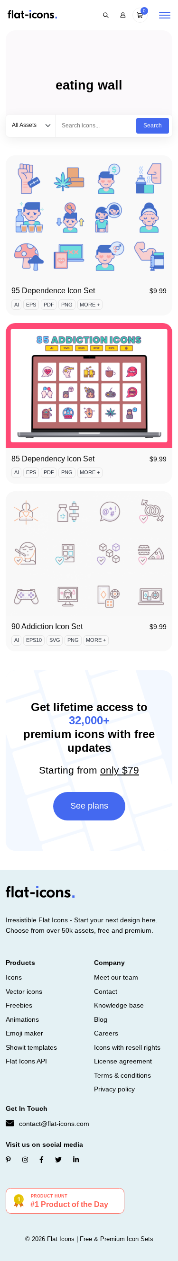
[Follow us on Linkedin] (76, 1159)
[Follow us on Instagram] (25, 1159)
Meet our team (116, 977)
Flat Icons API (26, 1061)
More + (90, 304)
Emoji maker (24, 1033)
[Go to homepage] (32, 15)
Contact (105, 991)
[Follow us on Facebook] (41, 1159)
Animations (22, 1019)
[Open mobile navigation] (164, 15)
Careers (106, 1033)
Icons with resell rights (127, 1047)
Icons (14, 977)
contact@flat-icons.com (54, 1123)
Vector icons (24, 991)
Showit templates (31, 1047)
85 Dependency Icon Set (52, 459)
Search (152, 125)
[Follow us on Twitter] (58, 1159)
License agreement (123, 1061)
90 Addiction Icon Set (47, 626)
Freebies (19, 1005)
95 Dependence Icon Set (53, 291)
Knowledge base (119, 1005)
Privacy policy (114, 1089)
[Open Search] (105, 15)
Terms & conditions (122, 1075)
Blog (100, 1019)
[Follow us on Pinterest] (8, 1159)
